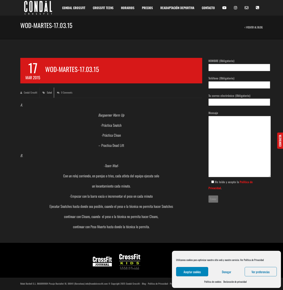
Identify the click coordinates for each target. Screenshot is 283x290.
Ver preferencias (261, 271)
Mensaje (213, 113)
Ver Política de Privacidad (252, 260)
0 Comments (66, 92)
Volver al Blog (254, 27)
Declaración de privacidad (235, 281)
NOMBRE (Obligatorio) (221, 60)
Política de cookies (212, 281)
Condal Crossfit (30, 92)
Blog (144, 283)
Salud (49, 92)
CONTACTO (208, 7)
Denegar (226, 271)
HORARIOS (127, 7)
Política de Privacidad (158, 283)
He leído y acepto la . (230, 185)
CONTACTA (280, 141)
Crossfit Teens (103, 7)
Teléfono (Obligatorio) (221, 78)
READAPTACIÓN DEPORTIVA (177, 7)
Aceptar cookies (192, 271)
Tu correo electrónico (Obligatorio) (229, 95)
